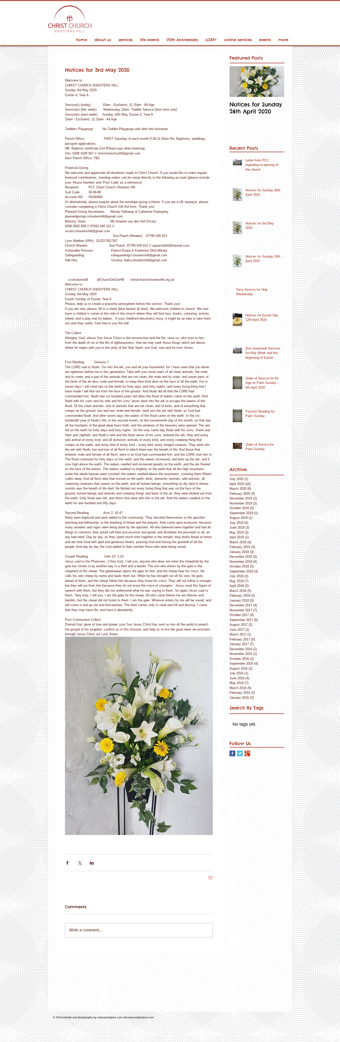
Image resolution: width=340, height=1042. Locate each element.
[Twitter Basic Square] (240, 753)
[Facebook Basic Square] (232, 753)
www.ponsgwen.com (109, 1017)
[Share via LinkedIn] (91, 862)
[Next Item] (276, 81)
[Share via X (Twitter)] (79, 862)
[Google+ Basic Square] (247, 753)
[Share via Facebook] (67, 862)
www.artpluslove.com (141, 1017)
